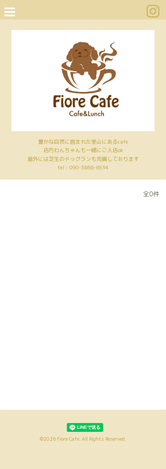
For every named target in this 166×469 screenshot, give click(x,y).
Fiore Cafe (68, 438)
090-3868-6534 (88, 167)
